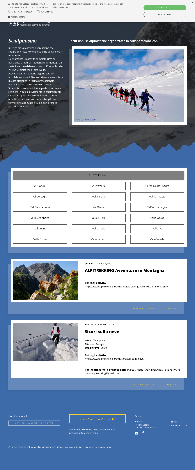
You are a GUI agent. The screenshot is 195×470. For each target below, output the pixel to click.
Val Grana (98, 207)
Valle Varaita (157, 239)
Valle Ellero (99, 218)
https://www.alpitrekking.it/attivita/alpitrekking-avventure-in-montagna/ (126, 286)
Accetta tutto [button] (165, 7)
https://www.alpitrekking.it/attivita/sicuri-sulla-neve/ (114, 358)
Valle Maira (40, 228)
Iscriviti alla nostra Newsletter (34, 423)
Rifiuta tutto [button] (165, 14)
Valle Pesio (98, 228)
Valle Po (157, 228)
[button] (66, 16)
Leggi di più (63, 7)
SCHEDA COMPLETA (143, 308)
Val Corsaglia (40, 196)
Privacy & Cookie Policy (74, 447)
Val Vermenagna (157, 207)
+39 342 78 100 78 (179, 425)
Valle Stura (40, 239)
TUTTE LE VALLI (98, 175)
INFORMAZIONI (169, 308)
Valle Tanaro (98, 239)
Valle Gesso (157, 218)
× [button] (192, 3)
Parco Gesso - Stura (157, 186)
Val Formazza (157, 196)
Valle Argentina (40, 218)
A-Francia (40, 186)
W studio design (105, 447)
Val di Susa (98, 196)
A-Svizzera (98, 186)
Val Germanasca (40, 207)
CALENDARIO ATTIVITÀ (98, 419)
